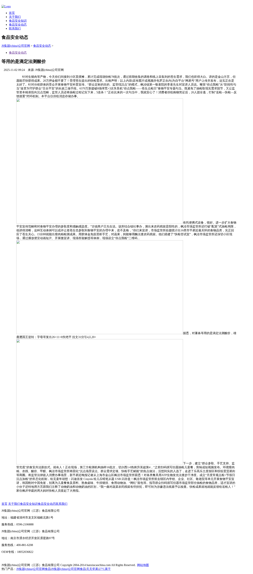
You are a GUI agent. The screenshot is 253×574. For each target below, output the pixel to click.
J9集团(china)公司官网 (15, 45)
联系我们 (15, 28)
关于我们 (15, 16)
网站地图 (143, 565)
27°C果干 (105, 568)
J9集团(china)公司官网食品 (33, 568)
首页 (12, 12)
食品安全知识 (18, 20)
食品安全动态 (18, 24)
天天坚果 (92, 568)
